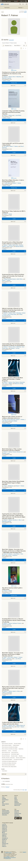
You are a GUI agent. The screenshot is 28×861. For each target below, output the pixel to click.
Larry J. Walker (8, 383)
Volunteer (4, 798)
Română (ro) (4, 839)
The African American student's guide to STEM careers (12, 588)
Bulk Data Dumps (5, 813)
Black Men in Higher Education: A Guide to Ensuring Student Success (13, 180)
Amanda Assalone (6, 624)
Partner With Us (5, 799)
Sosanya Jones (6, 453)
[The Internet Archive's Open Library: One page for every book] (6, 4)
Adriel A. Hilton (16, 691)
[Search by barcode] (23, 4)
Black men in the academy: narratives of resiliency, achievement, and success (12, 417)
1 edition (4, 661)
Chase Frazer (9, 246)
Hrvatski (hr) (4, 833)
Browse (20, 7)
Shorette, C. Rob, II (17, 520)
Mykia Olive (15, 245)
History (25, 12)
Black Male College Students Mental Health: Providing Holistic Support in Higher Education (13, 482)
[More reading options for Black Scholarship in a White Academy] (25, 461)
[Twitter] (18, 818)
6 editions (4, 216)
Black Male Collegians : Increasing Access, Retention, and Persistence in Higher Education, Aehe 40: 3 (12, 654)
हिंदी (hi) (3, 832)
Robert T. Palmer (8, 76)
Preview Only (14, 82)
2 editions (4, 423)
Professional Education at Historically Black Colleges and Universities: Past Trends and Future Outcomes (13, 276)
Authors (16, 799)
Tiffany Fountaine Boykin (10, 279)
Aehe (5, 657)
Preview (14, 70)
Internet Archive (8, 852)
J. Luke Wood (17, 115)
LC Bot (25, 11)
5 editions (4, 350)
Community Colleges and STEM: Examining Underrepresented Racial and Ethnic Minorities (13, 112)
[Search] (20, 4)
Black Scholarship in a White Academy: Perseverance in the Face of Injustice (12, 449)
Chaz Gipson (16, 382)
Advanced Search (17, 803)
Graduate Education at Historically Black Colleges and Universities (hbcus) (12, 723)
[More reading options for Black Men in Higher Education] (25, 190)
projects (7, 856)
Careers (3, 801)
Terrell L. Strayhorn (12, 555)
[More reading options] (25, 774)
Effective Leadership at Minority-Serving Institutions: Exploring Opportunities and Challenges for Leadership (12, 310)
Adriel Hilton (19, 279)
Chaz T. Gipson (20, 726)
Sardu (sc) (4, 840)
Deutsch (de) (4, 826)
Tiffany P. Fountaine (7, 692)
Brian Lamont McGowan (9, 419)
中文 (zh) (4, 844)
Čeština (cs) (4, 825)
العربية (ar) (4, 824)
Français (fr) (4, 831)
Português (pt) (5, 838)
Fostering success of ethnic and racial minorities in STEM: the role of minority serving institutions (14, 73)
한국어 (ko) (4, 836)
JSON (26, 789)
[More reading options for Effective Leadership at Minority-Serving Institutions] (25, 323)
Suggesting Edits (17, 813)
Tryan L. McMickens (8, 486)
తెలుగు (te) (4, 842)
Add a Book (16, 814)
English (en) (4, 828)
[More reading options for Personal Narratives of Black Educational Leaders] (25, 254)
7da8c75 (24, 852)
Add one (7, 786)
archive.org (13, 857)
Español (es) (4, 829)
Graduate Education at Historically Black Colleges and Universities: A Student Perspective (12, 379)
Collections (16, 802)
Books (15, 798)
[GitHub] (20, 818)
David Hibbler (13, 421)
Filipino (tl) (4, 846)
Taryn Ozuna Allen (11, 314)
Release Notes (17, 816)
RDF (23, 789)
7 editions (4, 80)
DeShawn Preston (17, 623)
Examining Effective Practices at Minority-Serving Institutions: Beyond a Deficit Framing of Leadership (13, 620)
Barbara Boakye (19, 246)
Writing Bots (4, 814)
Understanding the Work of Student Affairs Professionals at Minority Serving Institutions (13, 344)
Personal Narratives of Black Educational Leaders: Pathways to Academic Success (12, 242)
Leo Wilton (6, 146)
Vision (3, 796)
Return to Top (17, 805)
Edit (2, 12)
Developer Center (5, 810)
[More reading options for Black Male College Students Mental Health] (25, 493)
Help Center (16, 810)
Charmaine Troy (10, 726)
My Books (7, 7)
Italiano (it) (4, 835)
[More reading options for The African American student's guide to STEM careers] (25, 598)
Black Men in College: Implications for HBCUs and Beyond (13, 211)
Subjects (16, 801)
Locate (14, 152)
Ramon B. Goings (19, 383)
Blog (3, 802)
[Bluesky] (15, 818)
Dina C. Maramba (17, 76)
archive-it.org (8, 858)
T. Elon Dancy (10, 657)
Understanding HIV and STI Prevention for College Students (13, 144)
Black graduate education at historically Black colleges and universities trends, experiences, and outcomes (13, 688)
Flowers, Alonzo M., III (18, 452)
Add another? (11, 39)
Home (15, 796)
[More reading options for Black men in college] (25, 221)
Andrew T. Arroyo (15, 348)
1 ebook (8, 80)
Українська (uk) (5, 843)
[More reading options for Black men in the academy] (25, 428)
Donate (16, 1)
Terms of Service (5, 803)
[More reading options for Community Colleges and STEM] (25, 123)
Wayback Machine (7, 857)
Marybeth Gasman (6, 78)
